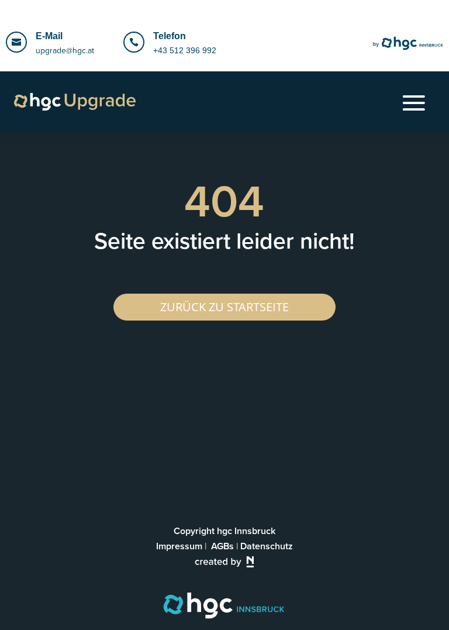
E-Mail (49, 36)
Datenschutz (266, 546)
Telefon (169, 36)
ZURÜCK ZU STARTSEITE (224, 307)
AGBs (222, 546)
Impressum (179, 546)
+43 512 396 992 (184, 50)
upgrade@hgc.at (65, 50)
